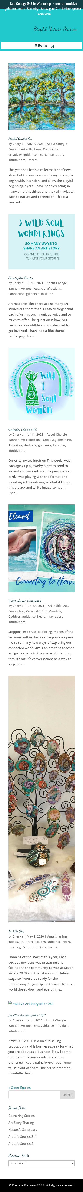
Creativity (15, 155)
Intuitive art (16, 160)
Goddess (30, 445)
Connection (51, 149)
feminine (64, 440)
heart (42, 155)
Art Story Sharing (21, 1122)
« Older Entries (19, 1087)
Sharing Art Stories (20, 278)
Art (22, 942)
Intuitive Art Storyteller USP (27, 1015)
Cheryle (18, 144)
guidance (30, 155)
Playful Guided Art (20, 138)
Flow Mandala (51, 611)
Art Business (30, 288)
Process (32, 160)
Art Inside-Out (58, 606)
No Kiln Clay (16, 931)
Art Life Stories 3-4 (22, 1136)
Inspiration (55, 155)
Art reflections (31, 149)
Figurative (15, 445)
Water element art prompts (24, 601)
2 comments (48, 947)
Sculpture (29, 947)
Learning (14, 947)
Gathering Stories (21, 1115)
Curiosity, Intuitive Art (22, 429)
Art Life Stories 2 (20, 1143)
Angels (52, 936)
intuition (47, 294)
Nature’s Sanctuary (22, 1129)
